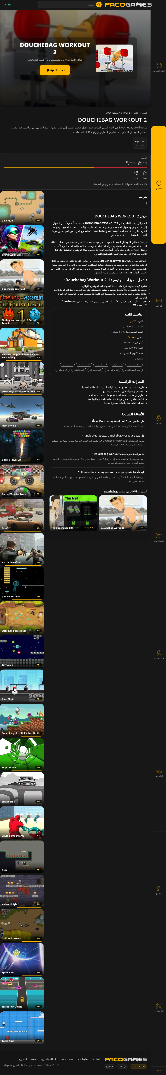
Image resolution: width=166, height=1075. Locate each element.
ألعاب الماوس (113, 369)
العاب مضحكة (83, 364)
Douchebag (111, 491)
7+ (124, 331)
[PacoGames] (126, 1060)
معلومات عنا (83, 1059)
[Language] (7, 4)
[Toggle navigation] (159, 5)
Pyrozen (131, 337)
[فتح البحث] (99, 4)
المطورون (22, 1059)
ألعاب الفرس (101, 364)
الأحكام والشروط (48, 1059)
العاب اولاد (117, 364)
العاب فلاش (62, 369)
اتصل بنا (96, 1059)
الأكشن (133, 321)
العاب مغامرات (134, 364)
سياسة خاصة (66, 1059)
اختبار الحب (67, 364)
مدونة (33, 1059)
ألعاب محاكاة (95, 369)
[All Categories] (158, 1070)
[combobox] (70, 4)
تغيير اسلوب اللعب (132, 369)
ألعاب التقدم (79, 369)
